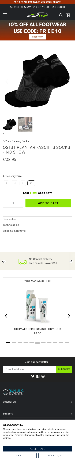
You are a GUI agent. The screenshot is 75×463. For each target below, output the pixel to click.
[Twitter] (32, 376)
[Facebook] (37, 376)
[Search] (61, 15)
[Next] (67, 81)
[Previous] (7, 81)
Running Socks (20, 141)
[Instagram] (43, 376)
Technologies (11, 224)
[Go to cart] (68, 15)
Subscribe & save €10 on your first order (37, 7)
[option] (37, 81)
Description (10, 219)
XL (31, 183)
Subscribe (64, 369)
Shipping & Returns (14, 230)
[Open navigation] (5, 14)
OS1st (6, 141)
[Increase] (20, 203)
